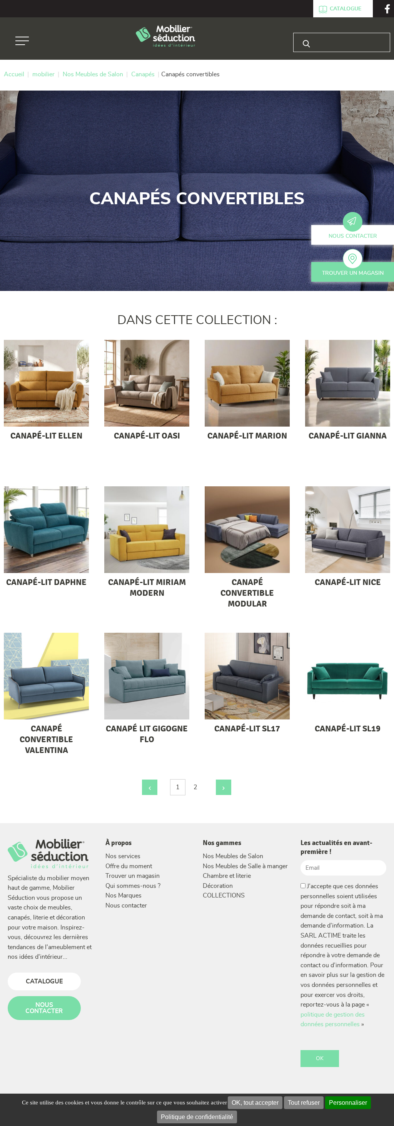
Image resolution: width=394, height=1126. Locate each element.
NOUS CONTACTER (44, 1008)
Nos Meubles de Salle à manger (245, 866)
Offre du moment (128, 866)
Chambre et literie (227, 876)
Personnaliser (348, 1102)
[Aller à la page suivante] (223, 787)
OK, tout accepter (255, 1102)
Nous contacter (353, 236)
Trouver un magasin (353, 273)
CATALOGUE (44, 981)
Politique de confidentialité (197, 1117)
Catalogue (345, 9)
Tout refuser (304, 1102)
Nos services (122, 856)
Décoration (218, 886)
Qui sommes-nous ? (132, 886)
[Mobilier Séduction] (165, 36)
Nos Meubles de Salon (233, 856)
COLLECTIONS (224, 895)
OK (320, 1058)
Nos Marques (123, 895)
